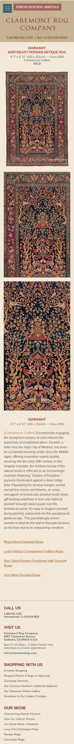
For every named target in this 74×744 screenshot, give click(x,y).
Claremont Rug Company (37, 27)
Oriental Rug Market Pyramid (22, 713)
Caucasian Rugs (14, 739)
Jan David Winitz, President (21, 724)
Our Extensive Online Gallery (22, 691)
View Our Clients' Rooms (19, 719)
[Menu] (7, 8)
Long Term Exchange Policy (21, 729)
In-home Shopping (15, 670)
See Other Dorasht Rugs (22, 575)
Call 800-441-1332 (20, 37)
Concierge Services (16, 680)
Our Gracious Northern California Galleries (30, 686)
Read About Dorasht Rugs (23, 542)
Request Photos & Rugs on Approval (26, 675)
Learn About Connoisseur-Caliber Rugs (33, 551)
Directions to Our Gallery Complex (25, 696)
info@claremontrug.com (20, 653)
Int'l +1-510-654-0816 (52, 37)
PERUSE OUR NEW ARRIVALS (37, 7)
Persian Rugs (12, 734)
